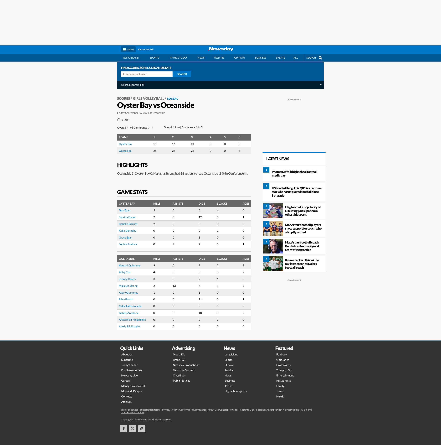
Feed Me (219, 57)
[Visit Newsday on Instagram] (141, 428)
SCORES (123, 98)
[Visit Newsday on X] (132, 428)
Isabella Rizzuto (128, 223)
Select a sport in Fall (132, 84)
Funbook (281, 354)
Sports (154, 57)
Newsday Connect (184, 370)
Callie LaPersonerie (130, 306)
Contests (126, 396)
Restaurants (283, 380)
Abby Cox (125, 272)
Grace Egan (125, 237)
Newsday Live (129, 375)
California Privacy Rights (192, 409)
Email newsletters (131, 370)
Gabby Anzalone (129, 312)
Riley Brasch (126, 299)
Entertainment (285, 375)
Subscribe (127, 359)
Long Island (131, 57)
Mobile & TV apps (131, 391)
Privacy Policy (169, 409)
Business (260, 57)
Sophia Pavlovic (128, 244)
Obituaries (282, 359)
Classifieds (179, 375)
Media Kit (179, 354)
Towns (228, 385)
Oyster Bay (125, 144)
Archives (126, 401)
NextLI (280, 396)
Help (296, 409)
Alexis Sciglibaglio (129, 326)
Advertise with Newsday (279, 409)
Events (280, 57)
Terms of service (129, 409)
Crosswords (283, 364)
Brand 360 (179, 359)
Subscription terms (150, 409)
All (296, 57)
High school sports (236, 391)
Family (280, 385)
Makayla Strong (128, 285)
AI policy (306, 409)
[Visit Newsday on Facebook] (123, 428)
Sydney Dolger (127, 279)
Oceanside (125, 150)
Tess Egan (124, 210)
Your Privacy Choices (132, 412)
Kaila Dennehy (127, 230)
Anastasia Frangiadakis (132, 319)
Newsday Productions (186, 364)
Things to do (178, 57)
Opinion (239, 57)
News (201, 57)
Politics (229, 370)
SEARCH (311, 57)
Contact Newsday (228, 409)
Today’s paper (129, 364)
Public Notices (181, 380)
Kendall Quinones (129, 265)
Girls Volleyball (148, 98)
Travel (280, 391)
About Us (127, 354)
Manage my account (133, 385)
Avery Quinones (128, 292)
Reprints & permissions (252, 409)
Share (125, 120)
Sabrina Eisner (127, 217)
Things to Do (283, 370)
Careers (126, 380)
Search (182, 74)
